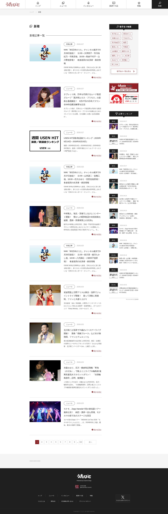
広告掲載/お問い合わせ (67, 501)
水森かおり (116, 38)
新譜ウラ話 (79, 495)
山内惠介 (115, 51)
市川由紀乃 (116, 42)
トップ (32, 12)
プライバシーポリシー (85, 501)
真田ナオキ (126, 51)
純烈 (124, 42)
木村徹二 (125, 60)
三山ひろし (127, 38)
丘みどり (115, 60)
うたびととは (41, 501)
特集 (91, 495)
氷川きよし (116, 34)
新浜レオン (116, 47)
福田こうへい (116, 55)
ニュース (51, 495)
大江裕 (127, 55)
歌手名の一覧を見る (124, 71)
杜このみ (115, 64)
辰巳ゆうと (127, 34)
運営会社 (53, 501)
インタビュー (65, 495)
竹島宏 (125, 47)
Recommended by (130, 299)
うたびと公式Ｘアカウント (123, 500)
